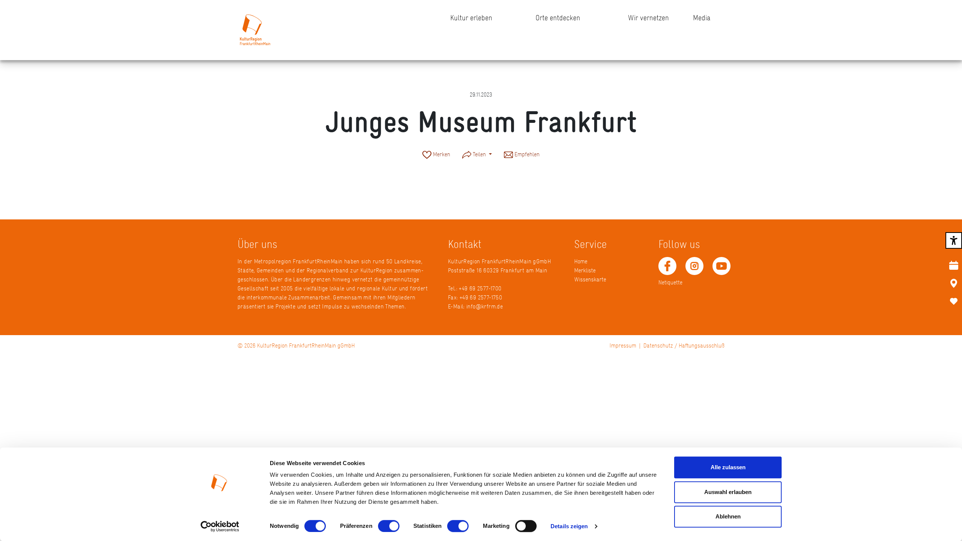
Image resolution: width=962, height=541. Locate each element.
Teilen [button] (479, 154)
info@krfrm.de (484, 306)
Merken (440, 154)
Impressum (623, 345)
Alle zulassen (728, 467)
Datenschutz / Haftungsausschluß (684, 345)
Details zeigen (569, 526)
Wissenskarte (590, 279)
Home (580, 261)
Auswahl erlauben (728, 492)
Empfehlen (526, 154)
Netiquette (670, 282)
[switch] (388, 526)
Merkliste (585, 270)
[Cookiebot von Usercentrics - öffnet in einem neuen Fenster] (220, 526)
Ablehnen (728, 516)
